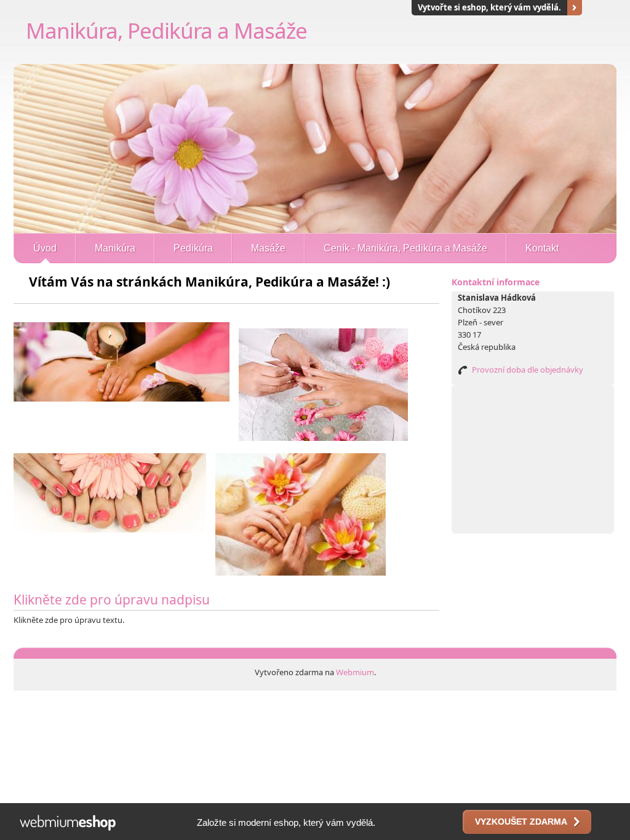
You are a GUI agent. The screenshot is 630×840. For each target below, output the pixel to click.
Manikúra (115, 248)
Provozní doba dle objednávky (527, 369)
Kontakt (542, 248)
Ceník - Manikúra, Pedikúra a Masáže (405, 248)
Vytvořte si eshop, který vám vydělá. (489, 7)
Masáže (268, 248)
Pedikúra (193, 248)
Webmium (355, 672)
